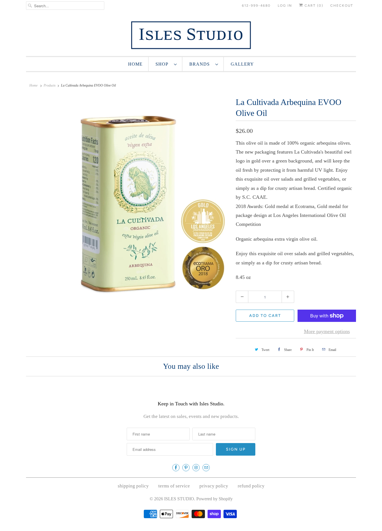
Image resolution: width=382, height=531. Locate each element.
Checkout (341, 6)
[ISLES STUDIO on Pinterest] (186, 467)
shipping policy (133, 486)
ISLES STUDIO (179, 498)
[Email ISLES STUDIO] (206, 467)
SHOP (163, 64)
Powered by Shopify (214, 498)
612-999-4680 (256, 6)
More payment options (327, 331)
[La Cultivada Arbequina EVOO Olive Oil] (128, 197)
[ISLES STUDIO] (191, 35)
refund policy (251, 486)
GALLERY (242, 64)
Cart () (313, 6)
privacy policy (213, 486)
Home (135, 64)
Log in (285, 6)
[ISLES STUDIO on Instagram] (196, 467)
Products (50, 85)
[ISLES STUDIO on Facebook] (176, 467)
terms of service (174, 486)
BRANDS (201, 64)
